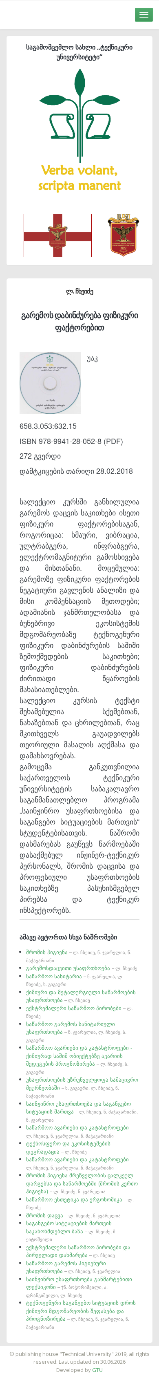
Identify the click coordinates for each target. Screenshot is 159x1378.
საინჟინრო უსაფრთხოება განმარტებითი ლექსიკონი (79, 1286)
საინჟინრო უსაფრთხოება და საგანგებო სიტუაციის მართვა (82, 1111)
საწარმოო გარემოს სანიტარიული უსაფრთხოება (76, 1031)
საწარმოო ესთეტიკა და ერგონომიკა (80, 1203)
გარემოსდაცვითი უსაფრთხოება (81, 968)
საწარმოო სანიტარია (75, 980)
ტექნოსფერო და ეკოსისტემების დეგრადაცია (68, 1147)
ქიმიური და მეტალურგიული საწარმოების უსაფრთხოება (81, 996)
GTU (97, 1370)
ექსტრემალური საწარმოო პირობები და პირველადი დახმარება (78, 1251)
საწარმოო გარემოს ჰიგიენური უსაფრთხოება (73, 1267)
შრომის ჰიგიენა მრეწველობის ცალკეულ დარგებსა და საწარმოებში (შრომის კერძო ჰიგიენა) (82, 1183)
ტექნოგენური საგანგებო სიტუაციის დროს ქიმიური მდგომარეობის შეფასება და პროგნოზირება (81, 1314)
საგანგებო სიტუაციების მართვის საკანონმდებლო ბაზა (71, 1230)
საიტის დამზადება (104, 1349)
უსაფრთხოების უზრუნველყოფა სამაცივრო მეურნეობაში (82, 1087)
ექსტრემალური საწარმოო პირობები (79, 1011)
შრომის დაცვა (73, 1215)
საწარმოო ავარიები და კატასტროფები (79, 1131)
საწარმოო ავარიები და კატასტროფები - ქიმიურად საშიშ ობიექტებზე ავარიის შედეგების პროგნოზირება (79, 1059)
